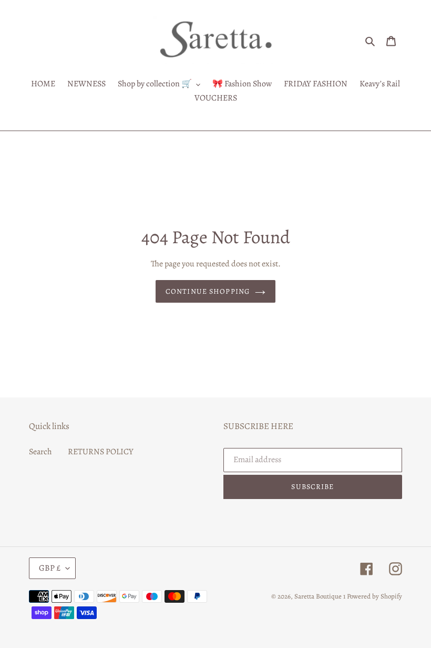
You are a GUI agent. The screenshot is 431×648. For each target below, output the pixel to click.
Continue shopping (208, 291)
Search (40, 451)
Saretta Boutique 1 (319, 596)
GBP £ (49, 568)
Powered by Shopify (374, 596)
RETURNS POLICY (101, 451)
